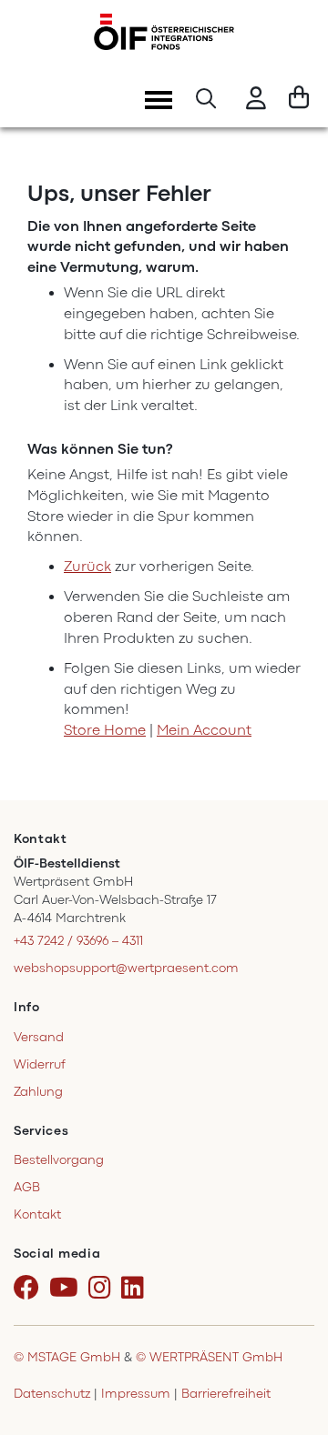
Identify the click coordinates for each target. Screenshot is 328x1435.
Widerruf (40, 1064)
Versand (39, 1037)
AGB (27, 1187)
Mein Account (204, 730)
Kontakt (37, 1214)
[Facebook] (30, 1288)
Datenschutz (52, 1393)
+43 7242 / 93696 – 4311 (78, 941)
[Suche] (206, 100)
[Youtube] (67, 1288)
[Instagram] (103, 1288)
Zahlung (38, 1092)
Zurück (87, 566)
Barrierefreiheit (226, 1393)
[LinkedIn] (135, 1288)
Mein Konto (256, 100)
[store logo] (164, 32)
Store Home (105, 730)
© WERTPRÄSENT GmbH (209, 1357)
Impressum (135, 1393)
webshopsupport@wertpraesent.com (126, 968)
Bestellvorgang (59, 1160)
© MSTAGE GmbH (67, 1357)
